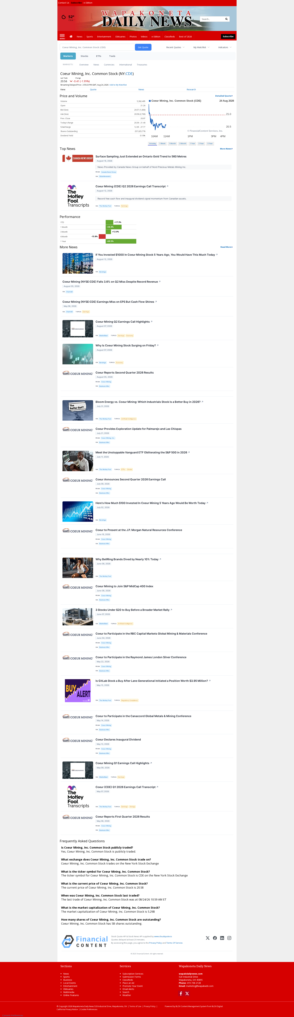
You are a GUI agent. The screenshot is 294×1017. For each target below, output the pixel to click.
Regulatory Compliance (129, 700)
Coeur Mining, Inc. (108, 438)
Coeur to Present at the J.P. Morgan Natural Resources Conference (139, 530)
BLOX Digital (217, 1006)
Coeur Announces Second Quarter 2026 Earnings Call (131, 479)
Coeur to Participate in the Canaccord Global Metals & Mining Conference (143, 716)
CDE (129, 73)
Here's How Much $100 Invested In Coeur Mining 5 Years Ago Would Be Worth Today (152, 503)
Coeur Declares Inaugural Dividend (118, 739)
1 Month (172, 143)
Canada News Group (108, 172)
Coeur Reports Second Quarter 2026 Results (125, 372)
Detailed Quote (223, 95)
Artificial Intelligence (128, 419)
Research (191, 89)
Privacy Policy (155, 942)
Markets (68, 56)
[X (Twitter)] (208, 941)
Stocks (84, 56)
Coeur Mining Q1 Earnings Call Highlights (124, 763)
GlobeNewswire (105, 176)
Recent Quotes (173, 47)
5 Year (210, 143)
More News (225, 148)
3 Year (201, 143)
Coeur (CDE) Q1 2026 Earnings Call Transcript (127, 787)
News (96, 64)
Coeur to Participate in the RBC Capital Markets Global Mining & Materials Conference (151, 633)
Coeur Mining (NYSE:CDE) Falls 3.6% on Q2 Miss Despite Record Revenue (111, 281)
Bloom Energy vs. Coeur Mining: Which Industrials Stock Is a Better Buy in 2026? (150, 401)
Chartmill (69, 292)
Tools (112, 56)
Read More (226, 247)
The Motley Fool (105, 206)
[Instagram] (229, 941)
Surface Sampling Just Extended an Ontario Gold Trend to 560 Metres (141, 156)
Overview (84, 64)
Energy (132, 806)
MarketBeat (103, 335)
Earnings (124, 206)
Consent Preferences (12, 1015)
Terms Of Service (174, 942)
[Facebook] (215, 941)
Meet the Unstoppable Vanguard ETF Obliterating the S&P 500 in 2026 (143, 452)
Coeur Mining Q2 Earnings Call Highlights (124, 321)
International (125, 64)
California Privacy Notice (67, 1009)
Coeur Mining (106, 382)
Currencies (109, 64)
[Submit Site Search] (226, 19)
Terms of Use (135, 1006)
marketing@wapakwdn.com (199, 986)
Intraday (152, 143)
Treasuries (142, 64)
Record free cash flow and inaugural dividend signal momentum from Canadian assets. (142, 198)
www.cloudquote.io (163, 936)
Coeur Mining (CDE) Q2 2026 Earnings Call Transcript (132, 186)
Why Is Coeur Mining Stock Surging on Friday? (127, 345)
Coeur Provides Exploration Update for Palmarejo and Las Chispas (139, 428)
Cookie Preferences (88, 1009)
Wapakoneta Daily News (83, 1006)
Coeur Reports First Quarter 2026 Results (123, 816)
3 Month (182, 143)
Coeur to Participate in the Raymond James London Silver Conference (141, 657)
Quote (93, 89)
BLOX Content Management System (191, 1006)
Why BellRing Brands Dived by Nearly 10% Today (128, 559)
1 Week (162, 143)
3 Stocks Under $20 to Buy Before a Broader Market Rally (134, 609)
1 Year (192, 143)
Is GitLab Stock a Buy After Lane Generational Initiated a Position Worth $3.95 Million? (153, 680)
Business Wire (104, 386)
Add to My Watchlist (118, 85)
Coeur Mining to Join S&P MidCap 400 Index (124, 586)
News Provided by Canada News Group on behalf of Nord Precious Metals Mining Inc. (142, 167)
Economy (129, 335)
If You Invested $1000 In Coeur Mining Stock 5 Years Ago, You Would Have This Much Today (157, 254)
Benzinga (102, 272)
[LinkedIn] (222, 941)
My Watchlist (199, 47)
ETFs (98, 56)
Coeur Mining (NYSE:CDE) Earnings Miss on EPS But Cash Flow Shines (109, 301)
